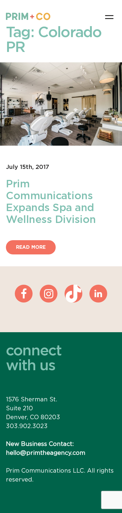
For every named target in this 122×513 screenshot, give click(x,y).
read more (31, 247)
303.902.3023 (27, 426)
